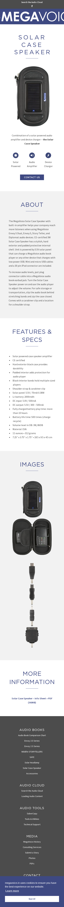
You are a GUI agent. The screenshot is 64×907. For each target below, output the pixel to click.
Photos (32, 858)
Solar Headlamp (32, 762)
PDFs (32, 863)
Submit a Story (32, 852)
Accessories (32, 773)
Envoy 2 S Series (32, 746)
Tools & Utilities (32, 819)
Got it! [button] (32, 899)
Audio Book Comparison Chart (32, 735)
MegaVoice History (32, 841)
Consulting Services (32, 847)
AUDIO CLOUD (32, 785)
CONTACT (32, 875)
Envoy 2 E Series (32, 740)
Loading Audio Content (32, 796)
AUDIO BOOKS (32, 729)
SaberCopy (32, 813)
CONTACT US (32, 177)
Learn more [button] (12, 891)
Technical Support (32, 824)
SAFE (32, 757)
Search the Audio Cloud (32, 2)
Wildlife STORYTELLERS (32, 751)
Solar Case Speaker (32, 768)
